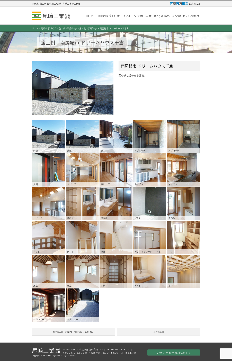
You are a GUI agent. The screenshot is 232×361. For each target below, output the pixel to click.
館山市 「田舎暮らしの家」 (73, 332)
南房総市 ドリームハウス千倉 (114, 28)
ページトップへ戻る (223, 352)
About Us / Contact (185, 16)
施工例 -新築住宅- (68, 28)
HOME (90, 16)
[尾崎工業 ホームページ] (51, 16)
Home (35, 28)
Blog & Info (162, 16)
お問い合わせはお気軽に (173, 353)
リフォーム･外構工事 (135, 16)
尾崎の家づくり (107, 16)
